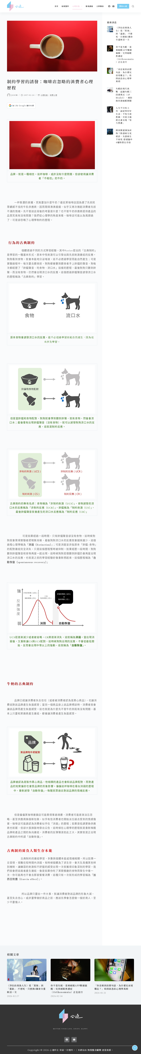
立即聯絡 (100, 6)
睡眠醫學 (65, 6)
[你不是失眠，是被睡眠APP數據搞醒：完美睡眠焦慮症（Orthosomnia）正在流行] (110, 48)
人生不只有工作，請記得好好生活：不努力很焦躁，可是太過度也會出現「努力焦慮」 (124, 115)
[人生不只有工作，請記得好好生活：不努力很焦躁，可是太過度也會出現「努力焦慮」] (110, 109)
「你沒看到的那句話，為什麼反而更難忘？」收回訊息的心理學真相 (124, 75)
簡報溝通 (89, 6)
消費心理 (53, 95)
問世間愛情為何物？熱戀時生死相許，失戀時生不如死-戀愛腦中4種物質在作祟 (124, 136)
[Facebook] (109, 6)
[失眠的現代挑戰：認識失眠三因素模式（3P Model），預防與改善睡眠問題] (110, 90)
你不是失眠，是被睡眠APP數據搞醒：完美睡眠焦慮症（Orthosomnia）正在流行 (69, 989)
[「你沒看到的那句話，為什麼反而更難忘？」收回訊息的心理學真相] (110, 71)
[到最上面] (135, 1048)
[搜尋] (133, 6)
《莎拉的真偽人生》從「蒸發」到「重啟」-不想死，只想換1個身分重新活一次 (124, 33)
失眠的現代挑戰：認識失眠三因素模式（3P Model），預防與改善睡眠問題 (124, 94)
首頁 (56, 6)
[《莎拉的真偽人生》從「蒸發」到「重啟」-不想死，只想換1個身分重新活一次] (110, 29)
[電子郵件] (113, 6)
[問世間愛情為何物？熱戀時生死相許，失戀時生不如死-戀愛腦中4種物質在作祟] (110, 132)
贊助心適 (123, 6)
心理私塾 (76, 6)
